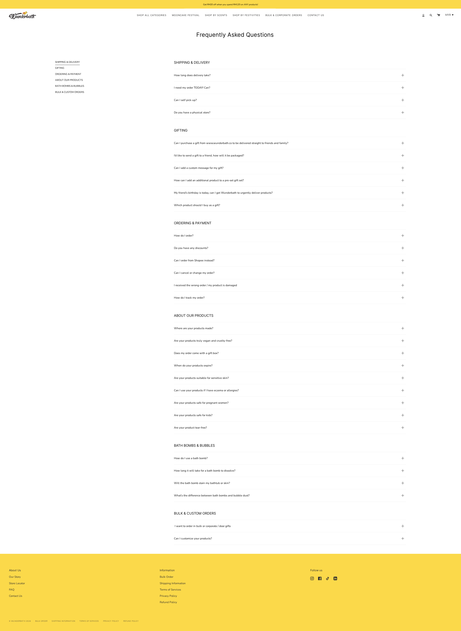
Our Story (15, 577)
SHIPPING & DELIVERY (67, 62)
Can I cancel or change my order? (194, 273)
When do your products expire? (193, 365)
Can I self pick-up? (185, 100)
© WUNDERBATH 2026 (20, 621)
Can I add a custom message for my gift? (198, 168)
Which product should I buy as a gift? (197, 205)
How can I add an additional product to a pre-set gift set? (209, 180)
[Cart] (438, 15)
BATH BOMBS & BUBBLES (69, 86)
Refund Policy (168, 602)
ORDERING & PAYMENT (68, 74)
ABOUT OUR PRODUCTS (69, 80)
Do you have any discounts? (191, 248)
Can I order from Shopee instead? (194, 260)
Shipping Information (173, 583)
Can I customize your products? (193, 538)
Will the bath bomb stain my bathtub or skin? (202, 483)
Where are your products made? (193, 328)
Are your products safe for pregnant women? (201, 403)
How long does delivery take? (192, 75)
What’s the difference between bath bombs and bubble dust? (212, 495)
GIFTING (59, 68)
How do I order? (183, 235)
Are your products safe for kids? (193, 415)
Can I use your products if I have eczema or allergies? (206, 390)
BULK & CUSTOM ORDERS (69, 92)
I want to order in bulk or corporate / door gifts (202, 526)
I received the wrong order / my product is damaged (205, 285)
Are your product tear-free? (190, 427)
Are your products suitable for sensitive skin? (201, 378)
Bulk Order (166, 577)
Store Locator (17, 583)
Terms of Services (170, 589)
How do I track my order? (189, 297)
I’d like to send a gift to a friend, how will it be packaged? (209, 155)
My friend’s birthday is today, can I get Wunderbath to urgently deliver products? (223, 193)
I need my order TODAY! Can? (192, 87)
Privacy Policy (168, 596)
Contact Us (15, 596)
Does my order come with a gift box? (196, 353)
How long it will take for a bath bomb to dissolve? (204, 470)
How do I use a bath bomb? (191, 458)
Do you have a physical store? (192, 112)
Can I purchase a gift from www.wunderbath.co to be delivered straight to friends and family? (231, 143)
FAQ (11, 589)
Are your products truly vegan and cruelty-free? (203, 340)
